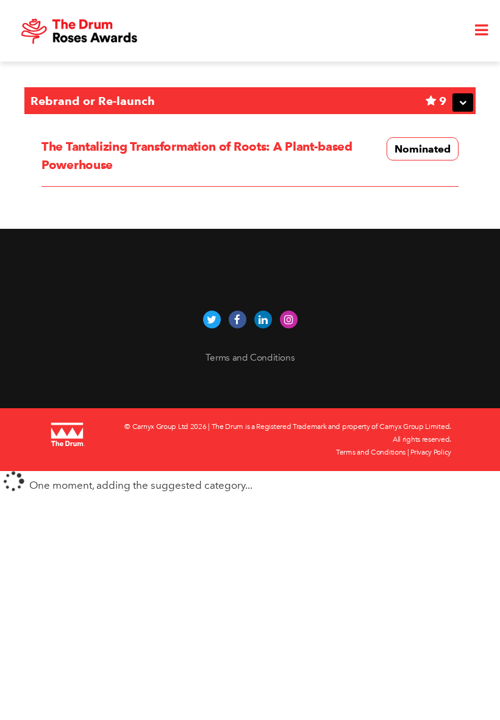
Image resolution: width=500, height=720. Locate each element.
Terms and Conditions (250, 357)
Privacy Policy (430, 452)
